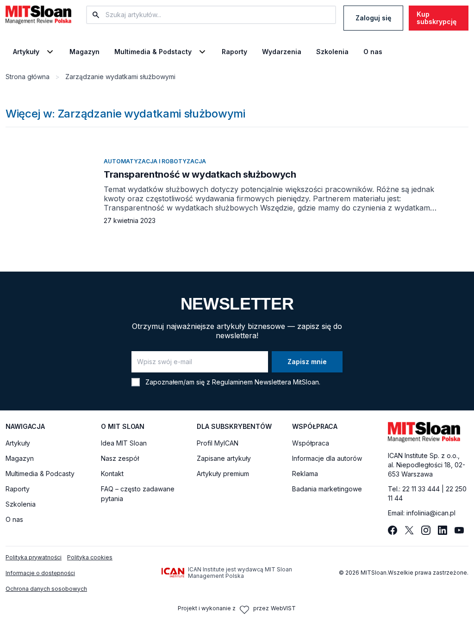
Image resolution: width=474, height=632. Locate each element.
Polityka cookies (89, 557)
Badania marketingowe (327, 489)
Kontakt (112, 473)
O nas (372, 52)
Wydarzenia (281, 52)
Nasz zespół (120, 458)
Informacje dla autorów (327, 458)
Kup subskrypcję (436, 17)
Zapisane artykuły (224, 458)
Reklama (305, 473)
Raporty (234, 52)
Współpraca (310, 443)
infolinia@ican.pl (430, 513)
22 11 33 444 (421, 489)
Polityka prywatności (34, 557)
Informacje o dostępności (40, 573)
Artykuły (26, 52)
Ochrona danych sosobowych (46, 588)
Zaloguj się (373, 18)
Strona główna (28, 77)
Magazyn (84, 52)
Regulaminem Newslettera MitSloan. (266, 382)
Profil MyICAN (217, 443)
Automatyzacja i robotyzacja (155, 161)
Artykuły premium (223, 473)
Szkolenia (332, 52)
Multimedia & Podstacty (153, 52)
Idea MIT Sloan (124, 443)
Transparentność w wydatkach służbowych (200, 174)
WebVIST (283, 608)
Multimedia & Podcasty (40, 473)
